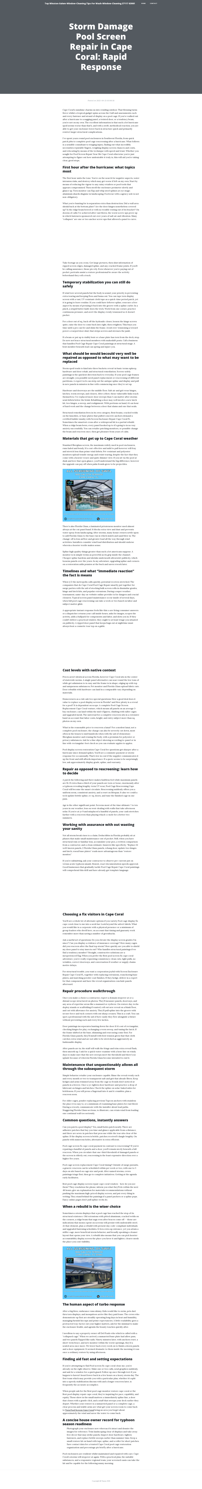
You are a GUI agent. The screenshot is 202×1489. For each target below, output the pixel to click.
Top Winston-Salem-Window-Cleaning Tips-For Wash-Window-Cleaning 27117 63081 (90, 3)
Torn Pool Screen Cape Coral (79, 1410)
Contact (153, 3)
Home (143, 3)
